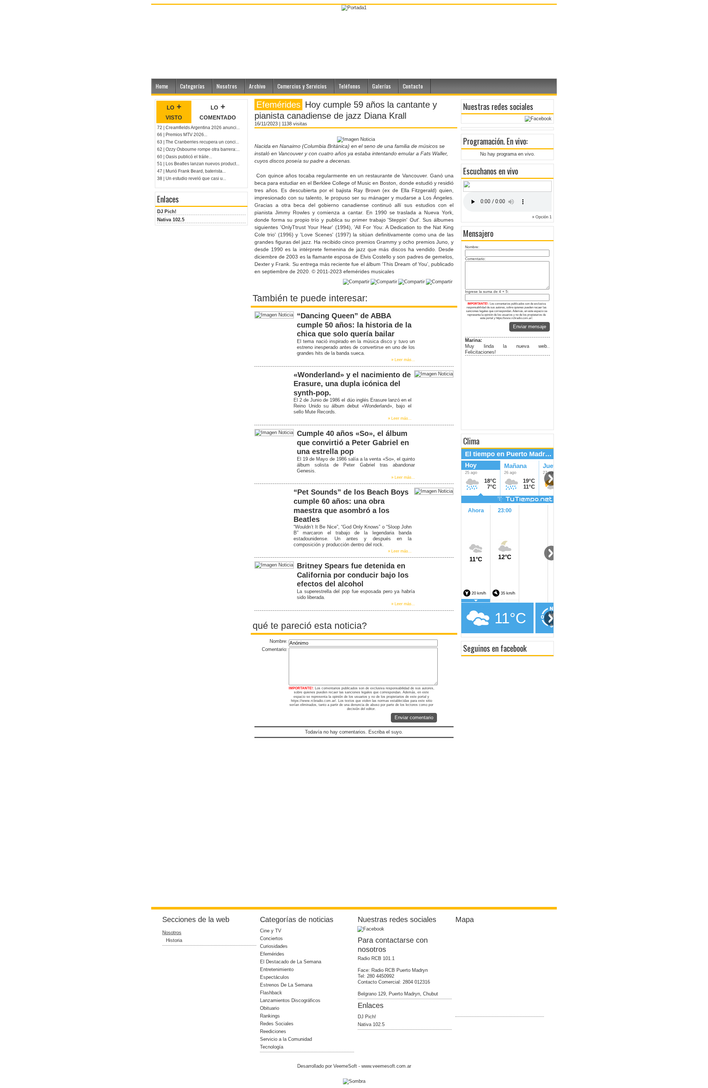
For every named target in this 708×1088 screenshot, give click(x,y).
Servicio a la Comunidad (286, 1039)
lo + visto (174, 111)
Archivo (257, 86)
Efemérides (272, 954)
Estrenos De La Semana (286, 985)
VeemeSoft (345, 1066)
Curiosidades (274, 946)
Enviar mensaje (529, 326)
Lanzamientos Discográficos (290, 1000)
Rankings (270, 1016)
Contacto (413, 86)
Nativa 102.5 (170, 219)
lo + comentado (217, 111)
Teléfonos (349, 86)
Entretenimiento (277, 969)
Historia (174, 940)
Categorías (192, 86)
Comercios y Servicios (302, 86)
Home (162, 86)
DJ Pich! (166, 211)
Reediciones (273, 1031)
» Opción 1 (542, 217)
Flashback (271, 992)
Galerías (381, 86)
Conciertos (271, 938)
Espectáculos (274, 977)
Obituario (269, 1008)
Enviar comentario (414, 717)
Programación (483, 141)
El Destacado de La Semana (290, 961)
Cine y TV (270, 930)
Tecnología (271, 1047)
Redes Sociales (277, 1023)
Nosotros (226, 86)
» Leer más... (403, 359)
